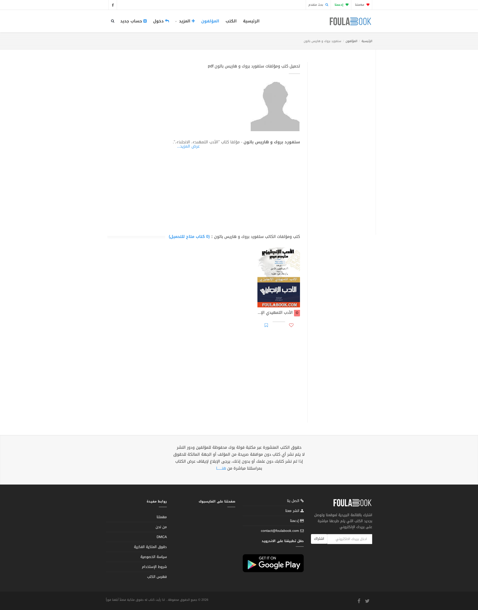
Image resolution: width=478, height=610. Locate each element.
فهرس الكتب (157, 576)
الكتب (231, 21)
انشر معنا (292, 510)
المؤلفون (210, 21)
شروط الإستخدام (154, 566)
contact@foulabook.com (280, 530)
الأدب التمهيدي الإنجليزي (275, 313)
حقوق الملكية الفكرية (150, 547)
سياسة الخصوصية (153, 557)
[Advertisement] (340, 142)
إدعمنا (295, 520)
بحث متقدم (316, 4)
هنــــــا (221, 468)
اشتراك (319, 538)
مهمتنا (360, 4)
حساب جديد (131, 21)
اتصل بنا (293, 501)
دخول (159, 21)
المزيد (185, 21)
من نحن (161, 527)
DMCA (162, 537)
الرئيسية (251, 21)
